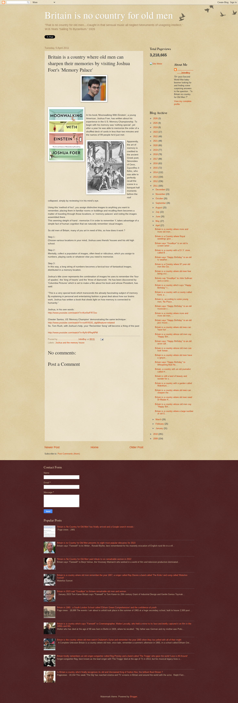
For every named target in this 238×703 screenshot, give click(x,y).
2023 (155, 132)
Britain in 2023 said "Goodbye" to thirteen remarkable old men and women (91, 591)
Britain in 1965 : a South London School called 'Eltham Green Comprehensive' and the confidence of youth (107, 607)
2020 (155, 145)
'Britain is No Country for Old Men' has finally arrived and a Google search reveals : (96, 527)
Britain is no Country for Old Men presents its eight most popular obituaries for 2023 (96, 543)
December (161, 189)
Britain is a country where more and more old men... (171, 230)
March (159, 419)
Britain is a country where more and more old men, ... (171, 314)
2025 (155, 123)
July (158, 212)
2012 (155, 181)
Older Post (136, 447)
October (160, 198)
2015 (155, 168)
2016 (155, 163)
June (158, 216)
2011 (155, 186)
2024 (155, 127)
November (161, 194)
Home (94, 447)
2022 (155, 136)
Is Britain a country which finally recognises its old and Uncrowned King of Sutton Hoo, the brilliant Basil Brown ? (110, 672)
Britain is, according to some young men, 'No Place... (171, 300)
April (158, 225)
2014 (155, 172)
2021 (155, 141)
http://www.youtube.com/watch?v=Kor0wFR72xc (72, 313)
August (159, 207)
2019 (155, 150)
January (160, 428)
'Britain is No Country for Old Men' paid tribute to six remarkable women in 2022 (94, 559)
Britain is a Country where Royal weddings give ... (170, 237)
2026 (155, 118)
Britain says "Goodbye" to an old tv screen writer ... (171, 244)
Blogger (133, 696)
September (161, 203)
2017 (155, 159)
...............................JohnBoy (185, 71)
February (160, 424)
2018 (155, 154)
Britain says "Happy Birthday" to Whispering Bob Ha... (170, 363)
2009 (155, 438)
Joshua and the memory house (69, 342)
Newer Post (52, 447)
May (158, 221)
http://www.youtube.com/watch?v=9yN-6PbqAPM (73, 332)
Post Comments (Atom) (69, 453)
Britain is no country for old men (109, 14)
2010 (155, 434)
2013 (155, 177)
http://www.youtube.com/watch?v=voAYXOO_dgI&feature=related (81, 322)
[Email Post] (102, 339)
